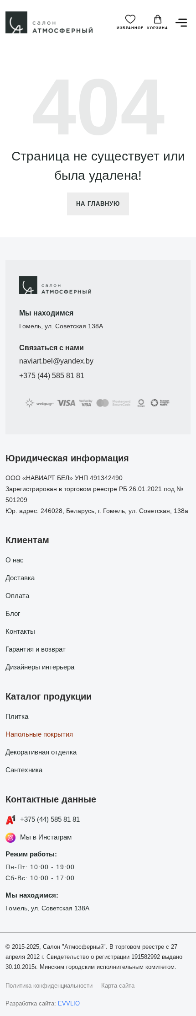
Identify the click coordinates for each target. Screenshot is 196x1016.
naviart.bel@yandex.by (56, 361)
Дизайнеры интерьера (39, 667)
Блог (12, 613)
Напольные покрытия (39, 734)
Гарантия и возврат (35, 649)
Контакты (20, 631)
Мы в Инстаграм (46, 837)
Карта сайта (117, 985)
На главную (98, 203)
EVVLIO (69, 1003)
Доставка (20, 578)
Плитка (16, 716)
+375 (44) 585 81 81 (51, 376)
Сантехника (23, 770)
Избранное (130, 28)
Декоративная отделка (41, 752)
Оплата (17, 595)
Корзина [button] (157, 28)
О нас (14, 560)
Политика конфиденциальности (49, 985)
